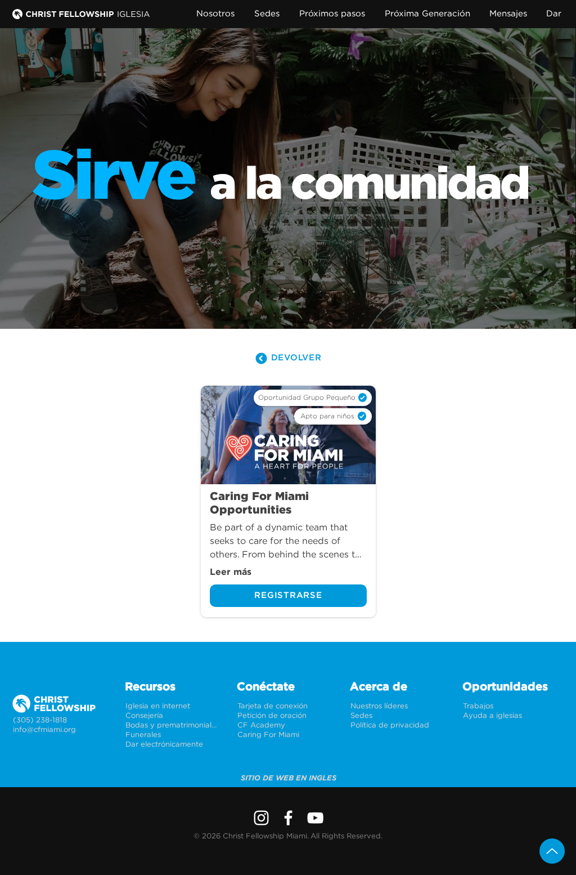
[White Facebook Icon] (288, 818)
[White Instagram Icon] (261, 818)
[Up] (552, 851)
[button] (218, 14)
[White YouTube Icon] (315, 818)
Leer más (230, 572)
